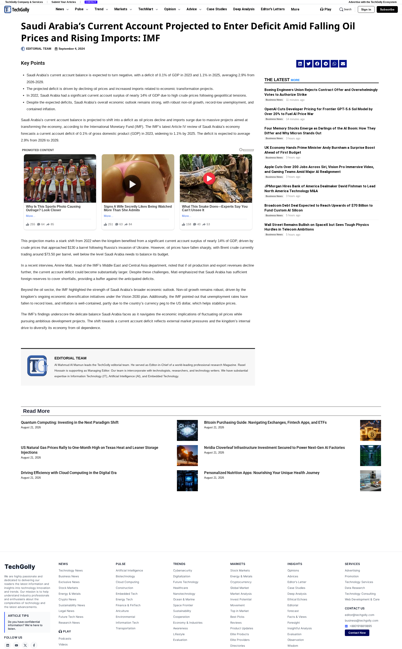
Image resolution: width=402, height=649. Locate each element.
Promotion (352, 576)
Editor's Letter (296, 582)
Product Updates (241, 628)
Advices (292, 576)
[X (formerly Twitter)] (25, 645)
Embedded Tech (127, 593)
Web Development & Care (362, 599)
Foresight (293, 622)
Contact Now (357, 632)
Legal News (66, 611)
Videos (63, 644)
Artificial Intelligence (129, 570)
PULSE (121, 564)
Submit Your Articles (64, 2)
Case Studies (296, 587)
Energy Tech (124, 599)
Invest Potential (240, 599)
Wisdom (292, 645)
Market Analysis (241, 593)
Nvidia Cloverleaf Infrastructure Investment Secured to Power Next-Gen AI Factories (274, 447)
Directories (237, 645)
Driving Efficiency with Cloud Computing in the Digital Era (69, 472)
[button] (300, 63)
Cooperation (181, 616)
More (295, 9)
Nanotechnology (184, 593)
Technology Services (359, 582)
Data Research (355, 587)
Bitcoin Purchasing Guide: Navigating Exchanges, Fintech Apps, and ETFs (265, 422)
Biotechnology (125, 576)
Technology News (71, 570)
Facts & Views (297, 616)
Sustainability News (72, 605)
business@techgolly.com (361, 620)
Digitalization (181, 576)
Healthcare (180, 587)
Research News (69, 622)
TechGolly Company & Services (24, 2)
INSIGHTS (294, 564)
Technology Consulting (360, 593)
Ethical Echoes (297, 599)
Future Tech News (71, 616)
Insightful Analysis (299, 628)
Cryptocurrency (241, 582)
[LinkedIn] (7, 645)
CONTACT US (355, 608)
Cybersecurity (182, 570)
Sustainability (182, 611)
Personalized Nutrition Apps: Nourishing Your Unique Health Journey (262, 472)
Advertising (352, 570)
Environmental (125, 616)
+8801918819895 (360, 626)
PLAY (67, 631)
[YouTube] (16, 645)
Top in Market (239, 611)
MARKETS (237, 564)
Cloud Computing (127, 582)
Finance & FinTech (128, 605)
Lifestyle (179, 634)
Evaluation (180, 639)
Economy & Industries (187, 622)
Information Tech (127, 622)
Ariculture (122, 611)
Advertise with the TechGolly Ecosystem (373, 2)
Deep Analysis (297, 593)
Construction (124, 587)
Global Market (239, 587)
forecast (293, 611)
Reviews (236, 622)
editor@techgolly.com (359, 615)
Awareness (180, 628)
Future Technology (185, 582)
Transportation (125, 628)
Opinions (293, 570)
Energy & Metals (70, 593)
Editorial (292, 605)
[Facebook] (34, 645)
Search (348, 9)
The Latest (282, 79)
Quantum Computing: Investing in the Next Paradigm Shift (70, 422)
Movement (237, 605)
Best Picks (237, 616)
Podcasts (65, 638)
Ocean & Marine (184, 599)
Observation (295, 639)
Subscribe (387, 9)
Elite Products (239, 634)
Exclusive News (69, 582)
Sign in (366, 9)
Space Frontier (183, 605)
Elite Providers (240, 639)
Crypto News (67, 599)
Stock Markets (68, 587)
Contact (91, 2)
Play (328, 9)
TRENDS (179, 564)
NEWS (63, 564)
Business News (69, 576)
